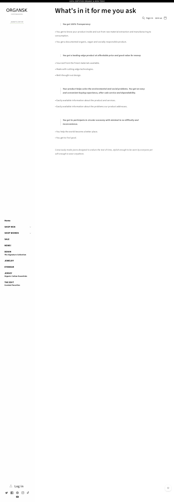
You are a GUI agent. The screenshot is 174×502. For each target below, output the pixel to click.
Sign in (149, 18)
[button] (17, 227)
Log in (19, 486)
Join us (158, 18)
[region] (87, 1)
